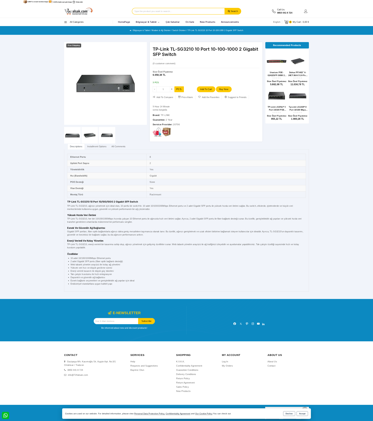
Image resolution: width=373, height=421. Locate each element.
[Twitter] (241, 324)
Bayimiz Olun (137, 370)
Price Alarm (187, 97)
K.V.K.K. (180, 361)
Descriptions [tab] (76, 146)
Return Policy (183, 378)
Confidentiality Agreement (189, 365)
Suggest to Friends (237, 97)
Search (234, 11)
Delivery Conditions (186, 374)
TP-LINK (165, 115)
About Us (272, 361)
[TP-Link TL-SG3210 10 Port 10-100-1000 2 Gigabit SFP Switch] (105, 83)
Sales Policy (182, 387)
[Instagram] (252, 323)
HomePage (124, 22)
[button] (143, 83)
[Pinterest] (247, 323)
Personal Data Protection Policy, (149, 414)
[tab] (76, 146)
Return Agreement (185, 382)
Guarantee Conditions (187, 370)
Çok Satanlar (173, 22)
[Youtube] (258, 323)
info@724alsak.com (78, 375)
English (276, 22)
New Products (183, 391)
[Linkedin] (263, 324)
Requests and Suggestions (144, 365)
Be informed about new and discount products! (124, 328)
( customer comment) (164, 63)
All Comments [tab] (118, 146)
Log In (225, 361)
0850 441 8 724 (75, 370)
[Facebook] (234, 323)
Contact (272, 365)
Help (132, 361)
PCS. (179, 89)
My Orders (227, 365)
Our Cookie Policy (203, 414)
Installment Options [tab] (97, 146)
